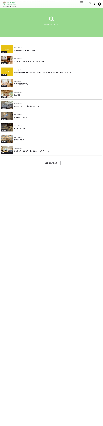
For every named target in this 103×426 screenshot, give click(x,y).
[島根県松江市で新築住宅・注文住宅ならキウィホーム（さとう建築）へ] (9, 3)
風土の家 (17, 95)
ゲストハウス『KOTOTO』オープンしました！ (29, 61)
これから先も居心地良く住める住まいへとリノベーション (32, 151)
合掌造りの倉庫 (19, 140)
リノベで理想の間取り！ (22, 84)
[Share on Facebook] (85, 4)
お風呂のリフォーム (20, 117)
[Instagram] (89, 4)
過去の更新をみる (51, 163)
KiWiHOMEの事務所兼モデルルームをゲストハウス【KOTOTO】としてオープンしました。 (43, 72)
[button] (99, 4)
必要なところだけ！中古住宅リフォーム (27, 106)
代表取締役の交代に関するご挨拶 (24, 50)
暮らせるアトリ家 (19, 128)
